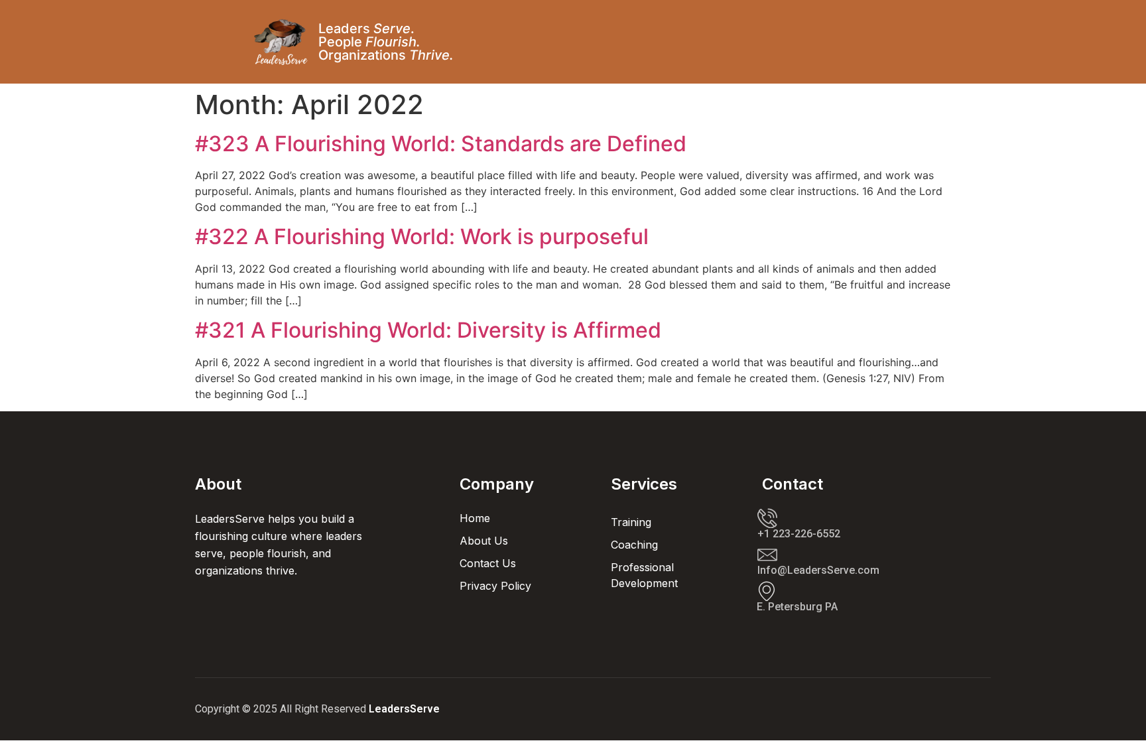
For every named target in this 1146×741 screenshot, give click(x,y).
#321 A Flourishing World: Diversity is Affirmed (428, 330)
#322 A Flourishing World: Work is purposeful (422, 236)
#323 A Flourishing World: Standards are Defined (440, 144)
